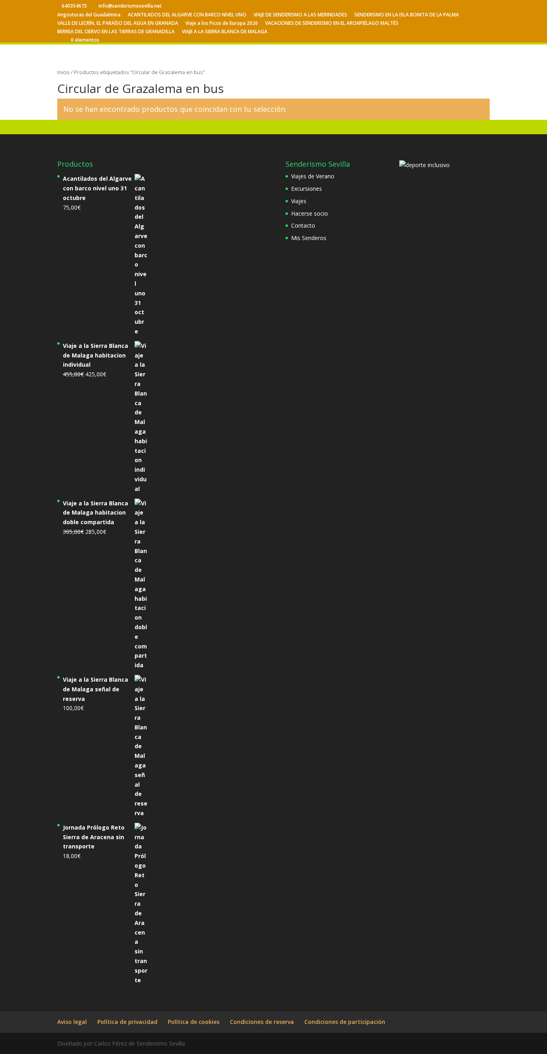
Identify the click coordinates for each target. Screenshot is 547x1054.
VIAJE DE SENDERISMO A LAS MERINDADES (300, 15)
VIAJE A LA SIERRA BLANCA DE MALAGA (224, 32)
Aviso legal (72, 1022)
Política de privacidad (127, 1022)
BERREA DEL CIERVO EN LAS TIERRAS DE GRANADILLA (116, 32)
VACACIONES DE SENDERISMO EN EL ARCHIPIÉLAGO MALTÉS (331, 23)
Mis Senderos (308, 238)
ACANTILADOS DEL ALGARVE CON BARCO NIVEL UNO (187, 15)
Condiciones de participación (344, 1022)
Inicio (63, 72)
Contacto (303, 225)
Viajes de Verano (312, 176)
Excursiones (306, 188)
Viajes (298, 201)
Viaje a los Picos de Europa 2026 (221, 23)
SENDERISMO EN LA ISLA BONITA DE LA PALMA (406, 15)
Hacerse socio (309, 213)
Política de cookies (193, 1022)
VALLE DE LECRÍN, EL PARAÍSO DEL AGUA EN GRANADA (117, 23)
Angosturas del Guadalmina (89, 15)
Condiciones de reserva (262, 1022)
